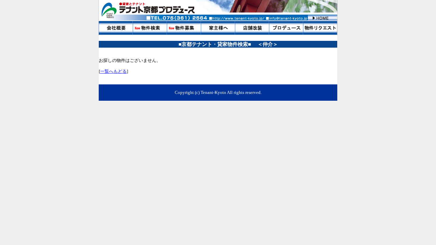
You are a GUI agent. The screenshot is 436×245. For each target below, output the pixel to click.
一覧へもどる (113, 71)
